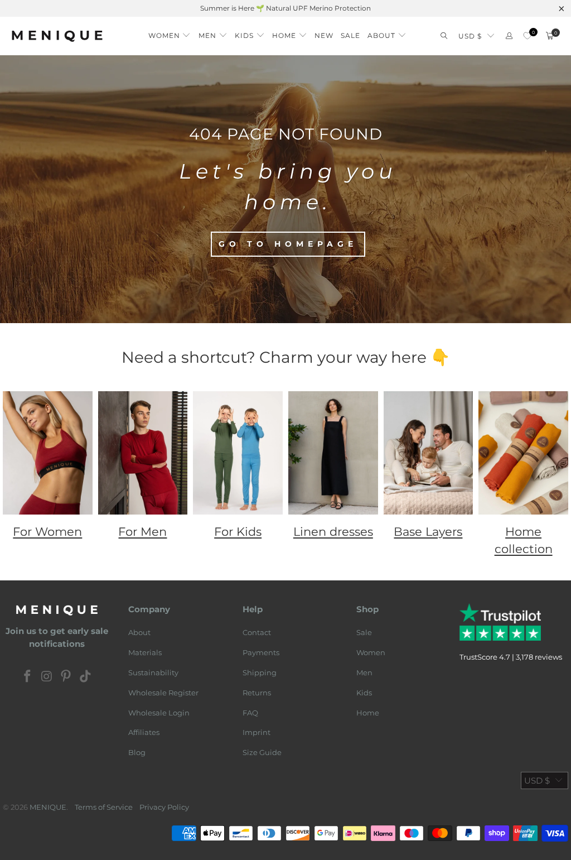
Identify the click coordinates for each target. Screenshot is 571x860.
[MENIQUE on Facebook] (28, 677)
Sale (364, 632)
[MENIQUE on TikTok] (86, 677)
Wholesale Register (163, 692)
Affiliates (143, 732)
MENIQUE (48, 807)
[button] (169, 32)
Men (364, 672)
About (139, 632)
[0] (527, 36)
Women (370, 652)
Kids (364, 692)
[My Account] (509, 36)
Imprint (256, 732)
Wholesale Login (159, 712)
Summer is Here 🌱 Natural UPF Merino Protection (285, 8)
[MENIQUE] (57, 36)
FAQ (250, 712)
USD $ (470, 36)
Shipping (260, 672)
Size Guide (262, 752)
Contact (257, 632)
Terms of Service (104, 807)
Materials (145, 652)
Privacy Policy (164, 807)
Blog (137, 752)
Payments (261, 652)
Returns (257, 692)
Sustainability (153, 672)
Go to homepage (288, 244)
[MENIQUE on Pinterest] (66, 677)
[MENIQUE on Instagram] (46, 677)
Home (367, 712)
